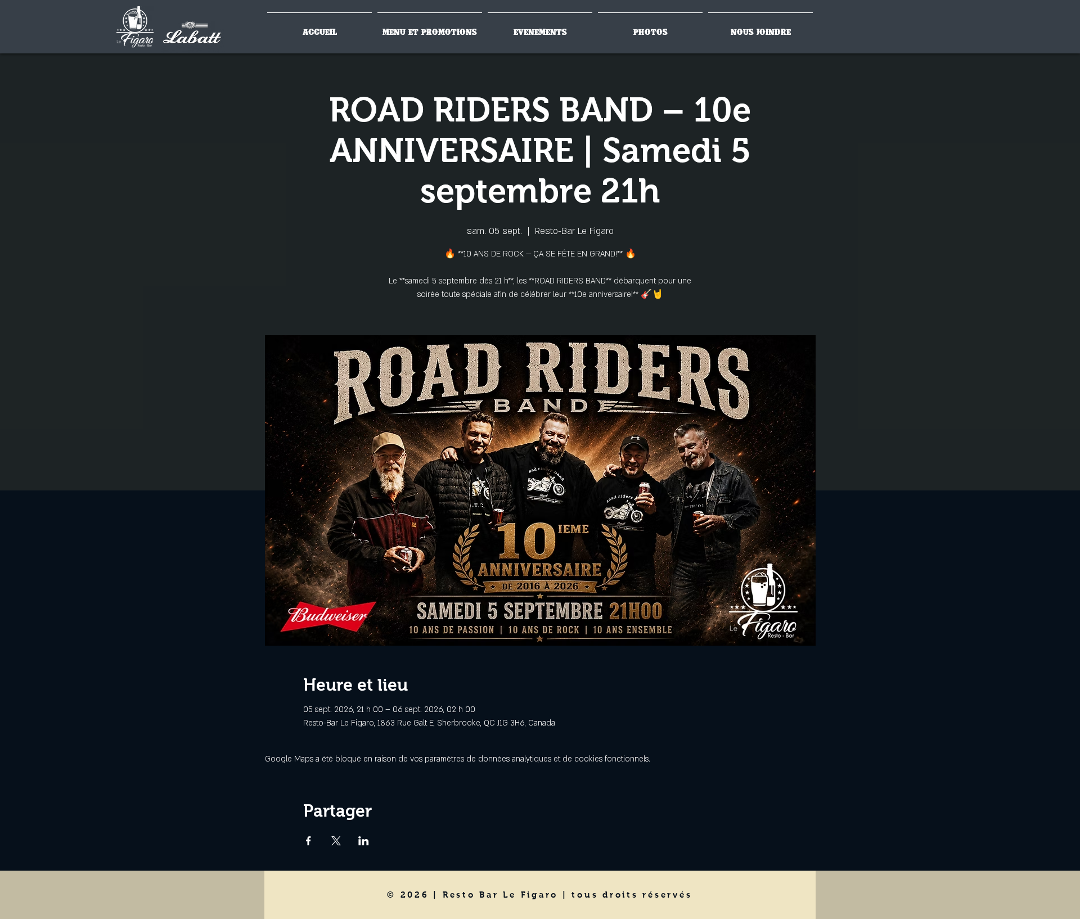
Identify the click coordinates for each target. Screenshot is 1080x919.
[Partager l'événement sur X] (336, 840)
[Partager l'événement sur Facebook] (308, 840)
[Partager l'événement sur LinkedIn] (363, 840)
